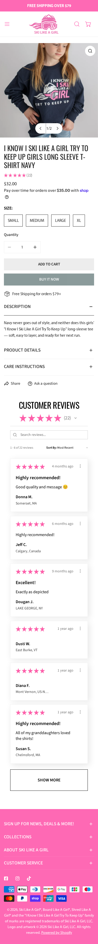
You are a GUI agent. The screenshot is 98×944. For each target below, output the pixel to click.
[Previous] (40, 128)
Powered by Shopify (56, 932)
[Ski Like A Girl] (48, 24)
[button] (88, 24)
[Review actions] (80, 466)
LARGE (60, 220)
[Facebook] (6, 878)
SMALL (13, 220)
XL (79, 220)
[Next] (57, 128)
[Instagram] (17, 878)
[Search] (77, 24)
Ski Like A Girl (29, 909)
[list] (49, 90)
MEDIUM (37, 220)
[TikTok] (29, 878)
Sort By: (51, 448)
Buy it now (49, 279)
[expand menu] (7, 24)
